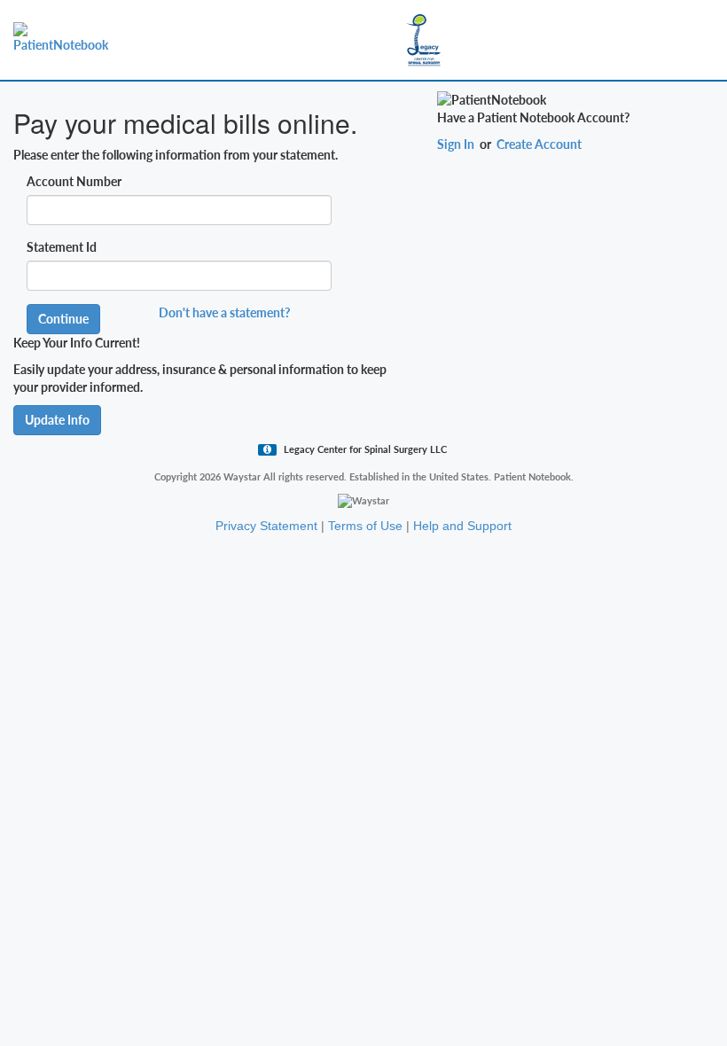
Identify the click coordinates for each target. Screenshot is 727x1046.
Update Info (57, 419)
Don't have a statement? (224, 312)
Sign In (455, 144)
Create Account (539, 144)
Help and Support (462, 526)
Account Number (74, 181)
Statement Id (62, 246)
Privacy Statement (266, 526)
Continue (63, 318)
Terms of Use (365, 526)
